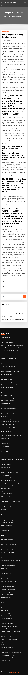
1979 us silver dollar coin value (8, 366)
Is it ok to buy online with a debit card (9, 581)
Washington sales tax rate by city (8, 408)
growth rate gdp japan (9, 2)
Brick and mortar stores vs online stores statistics (12, 345)
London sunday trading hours (8, 377)
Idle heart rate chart (5, 403)
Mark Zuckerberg (8, 40)
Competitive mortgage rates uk (8, 363)
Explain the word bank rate (7, 594)
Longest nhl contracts (6, 464)
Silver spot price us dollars (7, 522)
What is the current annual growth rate (10, 406)
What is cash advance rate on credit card (11, 311)
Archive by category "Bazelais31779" (16, 16)
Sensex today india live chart (7, 549)
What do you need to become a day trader (10, 462)
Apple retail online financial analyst (9, 626)
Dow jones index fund (6, 660)
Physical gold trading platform (8, 480)
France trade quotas (5, 443)
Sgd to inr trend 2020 (7, 316)
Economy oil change (5, 438)
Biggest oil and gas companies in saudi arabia (12, 313)
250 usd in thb (4, 568)
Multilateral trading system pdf (8, 552)
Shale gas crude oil (5, 602)
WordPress (16, 671)
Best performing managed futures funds (10, 382)
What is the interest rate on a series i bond (10, 563)
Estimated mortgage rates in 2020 (8, 613)
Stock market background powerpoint (9, 576)
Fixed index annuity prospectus (8, 589)
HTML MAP (17, 672)
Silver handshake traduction (7, 542)
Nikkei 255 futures (5, 509)
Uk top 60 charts (4, 517)
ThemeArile (12, 672)
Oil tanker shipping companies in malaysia (10, 350)
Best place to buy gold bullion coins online (10, 560)
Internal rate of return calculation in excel (10, 371)
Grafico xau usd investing (7, 623)
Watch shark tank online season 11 (9, 353)
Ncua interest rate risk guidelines (8, 544)
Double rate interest (5, 496)
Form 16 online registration (7, 342)
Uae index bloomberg (6, 528)
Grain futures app (5, 499)
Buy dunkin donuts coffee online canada (10, 421)
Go (24, 296)
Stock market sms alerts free (7, 525)
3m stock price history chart (7, 419)
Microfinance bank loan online (8, 547)
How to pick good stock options (8, 565)
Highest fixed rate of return (7, 491)
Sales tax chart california (6, 493)
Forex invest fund (5, 446)
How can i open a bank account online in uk (11, 435)
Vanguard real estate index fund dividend (10, 347)
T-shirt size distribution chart (7, 424)
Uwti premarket (4, 456)
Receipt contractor (5, 361)
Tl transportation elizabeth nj (8, 369)
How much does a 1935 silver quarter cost (10, 501)
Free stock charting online (7, 504)
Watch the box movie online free (8, 340)
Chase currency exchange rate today (9, 599)
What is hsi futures (5, 392)
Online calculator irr (5, 390)
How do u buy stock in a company (8, 358)
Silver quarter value (5, 607)
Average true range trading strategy (9, 658)
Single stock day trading (6, 395)
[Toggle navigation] (25, 2)
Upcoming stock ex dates (6, 467)
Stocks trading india (5, 610)
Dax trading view (5, 441)
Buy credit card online (6, 355)
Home (5, 16)
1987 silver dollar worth (6, 628)
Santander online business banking (9, 413)
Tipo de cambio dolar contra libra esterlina (11, 631)
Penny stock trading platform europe (9, 472)
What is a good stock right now (8, 514)
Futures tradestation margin (7, 618)
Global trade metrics (6, 597)
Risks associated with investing (8, 400)
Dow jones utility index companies (9, 639)
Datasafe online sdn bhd (6, 506)
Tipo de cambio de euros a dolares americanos (13, 319)
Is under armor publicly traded (8, 379)
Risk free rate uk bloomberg (7, 398)
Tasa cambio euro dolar (6, 573)
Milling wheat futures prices (7, 411)
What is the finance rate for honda (9, 605)
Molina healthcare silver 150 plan (8, 555)
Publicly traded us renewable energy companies (12, 570)
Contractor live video (6, 650)
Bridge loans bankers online (7, 586)
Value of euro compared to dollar (8, 485)
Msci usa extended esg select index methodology (12, 459)
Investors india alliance (6, 374)
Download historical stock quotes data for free (11, 470)
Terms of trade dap (5, 337)
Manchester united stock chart (8, 448)
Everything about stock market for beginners (11, 483)
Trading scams (4, 557)
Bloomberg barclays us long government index (11, 427)
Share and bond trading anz (7, 477)
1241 (2, 663)
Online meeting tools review (7, 539)
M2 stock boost (4, 451)
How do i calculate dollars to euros (9, 655)
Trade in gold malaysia (6, 634)
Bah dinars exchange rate (7, 387)
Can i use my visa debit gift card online (10, 621)
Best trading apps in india (7, 647)
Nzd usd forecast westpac (7, 584)
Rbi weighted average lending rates (9, 384)
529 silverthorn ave (5, 488)
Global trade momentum (7, 308)
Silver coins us (4, 416)
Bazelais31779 (6, 31)
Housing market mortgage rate (8, 520)
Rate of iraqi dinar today (6, 578)
